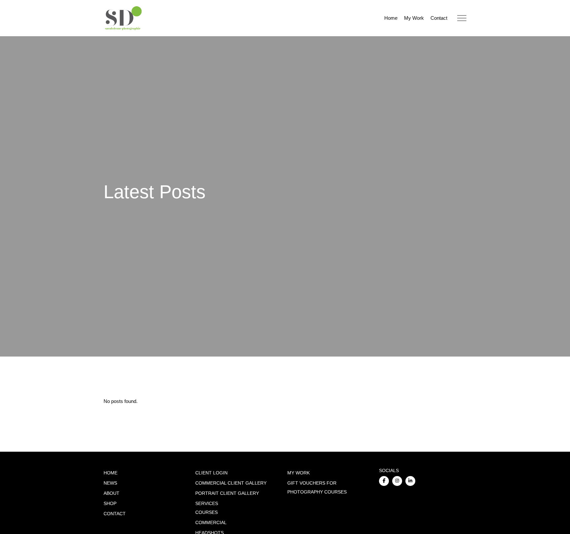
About (111, 493)
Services (206, 503)
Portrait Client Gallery (227, 493)
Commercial (211, 522)
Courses (206, 512)
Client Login (211, 472)
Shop (110, 503)
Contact (438, 18)
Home (390, 18)
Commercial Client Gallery (231, 483)
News (110, 483)
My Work (414, 18)
